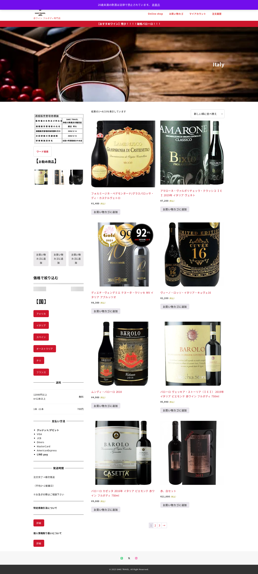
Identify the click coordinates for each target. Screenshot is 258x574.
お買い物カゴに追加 (106, 212)
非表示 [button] (156, 5)
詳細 (38, 522)
